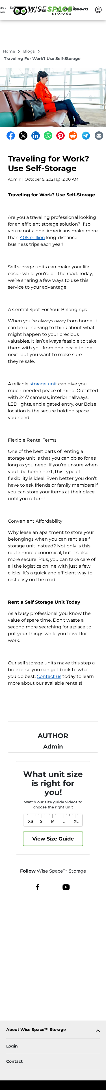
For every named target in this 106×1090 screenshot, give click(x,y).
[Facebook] (11, 135)
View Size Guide (53, 839)
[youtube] (66, 886)
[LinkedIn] (35, 135)
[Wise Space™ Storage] (44, 17)
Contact (14, 1061)
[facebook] (37, 886)
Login (12, 1046)
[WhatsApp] (48, 135)
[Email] (99, 135)
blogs (29, 51)
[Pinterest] (60, 135)
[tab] (53, 1030)
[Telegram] (86, 135)
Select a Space (53, 707)
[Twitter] (23, 135)
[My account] (98, 10)
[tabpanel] (53, 1030)
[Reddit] (73, 135)
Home (9, 51)
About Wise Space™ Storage (36, 1029)
